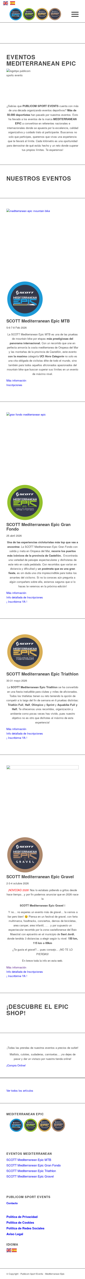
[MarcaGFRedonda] (25, 520)
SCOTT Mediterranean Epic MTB (28, 1159)
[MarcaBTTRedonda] (25, 316)
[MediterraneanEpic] (35, 14)
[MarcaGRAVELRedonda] (25, 872)
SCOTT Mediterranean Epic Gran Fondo (33, 1165)
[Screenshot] (42, 768)
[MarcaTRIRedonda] (25, 669)
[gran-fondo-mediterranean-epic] (42, 414)
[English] (9, 1250)
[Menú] (73, 14)
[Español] (14, 1250)
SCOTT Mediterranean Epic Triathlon (31, 1171)
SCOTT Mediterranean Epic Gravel (30, 1176)
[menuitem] (73, 14)
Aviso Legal (14, 1234)
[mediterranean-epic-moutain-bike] (42, 211)
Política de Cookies (20, 1222)
